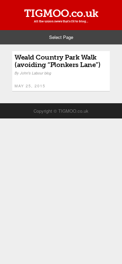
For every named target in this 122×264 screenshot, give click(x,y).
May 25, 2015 (30, 85)
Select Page (61, 37)
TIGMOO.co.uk (61, 13)
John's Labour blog (35, 72)
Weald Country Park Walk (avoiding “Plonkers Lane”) (57, 61)
